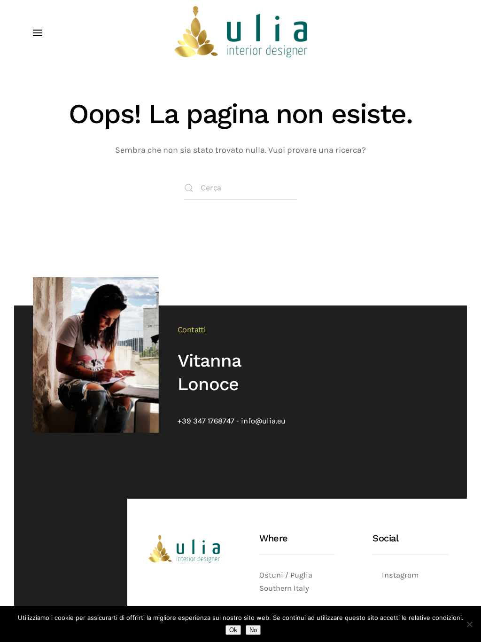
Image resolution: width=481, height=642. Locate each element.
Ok (233, 630)
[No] (469, 624)
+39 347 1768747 (206, 420)
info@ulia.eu (263, 420)
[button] (37, 32)
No (253, 630)
